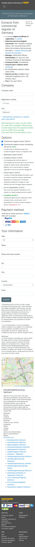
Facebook (22, 517)
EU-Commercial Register (8, 526)
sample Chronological (13, 53)
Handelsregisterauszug (15, 3)
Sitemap (21, 540)
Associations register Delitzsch (18, 487)
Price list (4, 536)
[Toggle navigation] (4, 6)
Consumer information (7, 538)
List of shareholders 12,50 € (14, 187)
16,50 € (17, 141)
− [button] (4, 363)
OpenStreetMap (23, 386)
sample (19, 39)
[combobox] (17, 94)
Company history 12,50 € (13, 158)
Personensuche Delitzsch (16, 442)
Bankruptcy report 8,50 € (13, 155)
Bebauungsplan (23, 515)
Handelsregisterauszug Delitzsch (19, 456)
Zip (2, 263)
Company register (6, 542)
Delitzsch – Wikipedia (15, 454)
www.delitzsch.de (9, 437)
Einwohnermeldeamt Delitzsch (18, 447)
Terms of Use (23, 538)
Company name (7, 90)
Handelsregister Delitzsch (16, 452)
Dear (3, 236)
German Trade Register (8, 540)
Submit (6, 299)
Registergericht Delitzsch (16, 449)
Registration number (8, 99)
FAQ (2, 534)
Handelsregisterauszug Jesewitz (19, 463)
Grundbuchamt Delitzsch (16, 440)
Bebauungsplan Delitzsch (16, 445)
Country (4, 281)
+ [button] (4, 360)
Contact (21, 534)
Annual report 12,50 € (12, 173)
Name (3, 245)
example (9, 67)
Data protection (23, 536)
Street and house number (10, 254)
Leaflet (16, 386)
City (2, 108)
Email (3, 290)
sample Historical (21, 51)
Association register (7, 528)
